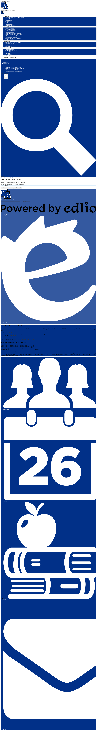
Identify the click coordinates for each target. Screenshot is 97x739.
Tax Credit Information (11, 30)
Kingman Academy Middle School (14, 69)
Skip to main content (5, 1)
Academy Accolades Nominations (14, 42)
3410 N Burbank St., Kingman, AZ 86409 (10, 201)
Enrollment (5, 62)
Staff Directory (9, 24)
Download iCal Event (19, 184)
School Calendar (10, 28)
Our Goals (8, 21)
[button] (6, 16)
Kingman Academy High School (13, 67)
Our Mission (9, 20)
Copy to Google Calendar (6, 184)
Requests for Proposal (11, 46)
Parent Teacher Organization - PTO (14, 34)
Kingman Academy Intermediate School (15, 68)
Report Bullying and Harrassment (13, 38)
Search (2, 78)
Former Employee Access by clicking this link (24, 339)
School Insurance (10, 39)
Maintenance (9, 54)
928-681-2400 (13, 335)
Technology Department (11, 50)
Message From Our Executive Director (15, 17)
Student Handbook (10, 29)
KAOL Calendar (4, 185)
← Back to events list (6, 187)
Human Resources (10, 49)
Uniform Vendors (10, 32)
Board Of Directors (10, 25)
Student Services (10, 51)
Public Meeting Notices (11, 43)
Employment (6, 63)
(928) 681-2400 (26, 201)
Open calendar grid (17, 187)
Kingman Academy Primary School (14, 71)
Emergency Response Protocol (13, 35)
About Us (8, 18)
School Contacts (10, 22)
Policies (8, 45)
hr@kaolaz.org (11, 332)
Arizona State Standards (11, 37)
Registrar (8, 53)
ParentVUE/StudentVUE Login (13, 33)
